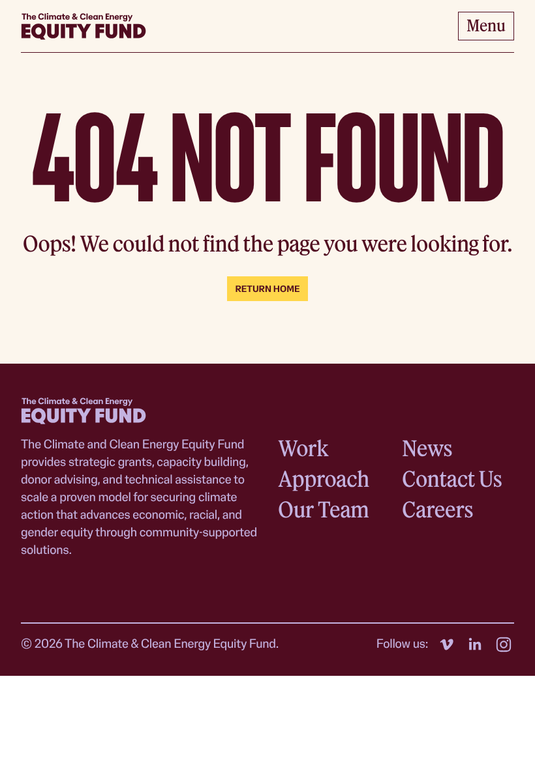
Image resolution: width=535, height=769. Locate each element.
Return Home (267, 289)
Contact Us (452, 478)
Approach (323, 478)
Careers (437, 509)
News (427, 448)
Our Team (323, 509)
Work (303, 448)
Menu (486, 25)
